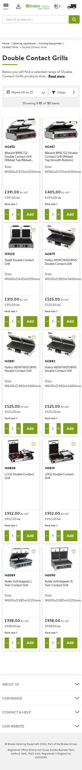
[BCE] (37, 7)
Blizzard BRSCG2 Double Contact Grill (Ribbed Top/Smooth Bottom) (61, 156)
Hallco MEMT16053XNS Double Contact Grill (61, 369)
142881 (9, 361)
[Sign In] (18, 7)
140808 (10, 468)
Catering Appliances (24, 43)
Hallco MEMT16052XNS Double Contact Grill (20, 369)
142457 (50, 147)
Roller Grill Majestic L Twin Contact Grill (18, 583)
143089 (10, 575)
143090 (50, 575)
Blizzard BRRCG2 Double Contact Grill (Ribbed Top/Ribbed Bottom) (18, 156)
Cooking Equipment (50, 43)
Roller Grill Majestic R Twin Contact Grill (59, 583)
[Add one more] (18, 214)
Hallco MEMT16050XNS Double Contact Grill (61, 262)
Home (5, 43)
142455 (10, 147)
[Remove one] (7, 214)
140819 (50, 468)
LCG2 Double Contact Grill (19, 476)
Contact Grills (10, 47)
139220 (10, 254)
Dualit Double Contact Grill (19, 262)
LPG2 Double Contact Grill (59, 476)
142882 (50, 361)
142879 (50, 254)
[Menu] (6, 6)
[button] (74, 19)
